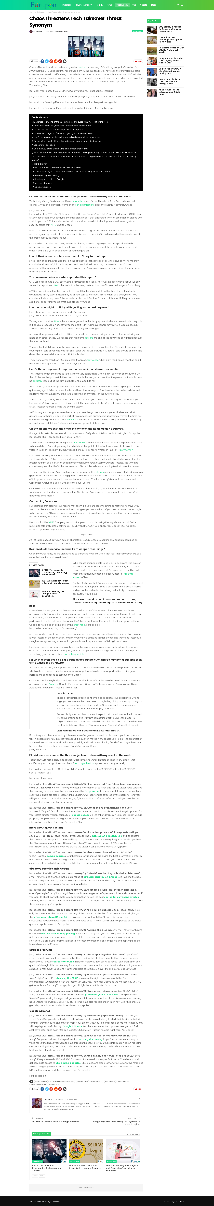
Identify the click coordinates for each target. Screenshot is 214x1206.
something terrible (74, 654)
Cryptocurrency (84, 5)
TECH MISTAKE (91, 1104)
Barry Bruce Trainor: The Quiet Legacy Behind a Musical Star (171, 60)
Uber (57, 321)
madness (83, 67)
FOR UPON (104, 1104)
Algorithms (79, 201)
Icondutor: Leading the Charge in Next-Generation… (53, 593)
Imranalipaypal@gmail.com (62, 1109)
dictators (99, 472)
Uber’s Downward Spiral (38, 1084)
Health (99, 5)
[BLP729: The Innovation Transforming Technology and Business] (34, 573)
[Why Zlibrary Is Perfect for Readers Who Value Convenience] (152, 30)
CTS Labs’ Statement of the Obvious (62, 1081)
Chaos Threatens (41, 1081)
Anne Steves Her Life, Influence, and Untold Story (169, 92)
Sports (143, 5)
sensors (89, 337)
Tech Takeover (110, 1081)
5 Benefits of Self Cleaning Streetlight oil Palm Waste (170, 39)
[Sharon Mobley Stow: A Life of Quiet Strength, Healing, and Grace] (152, 72)
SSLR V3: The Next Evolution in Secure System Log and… (55, 582)
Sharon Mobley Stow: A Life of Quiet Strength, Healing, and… (170, 71)
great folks (79, 624)
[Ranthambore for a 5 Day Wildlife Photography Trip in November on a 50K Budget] (152, 51)
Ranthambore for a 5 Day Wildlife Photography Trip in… (171, 50)
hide (46, 117)
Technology (122, 5)
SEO (134, 5)
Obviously (92, 360)
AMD (53, 224)
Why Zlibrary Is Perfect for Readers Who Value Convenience (170, 29)
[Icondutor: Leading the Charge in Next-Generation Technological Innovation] (34, 594)
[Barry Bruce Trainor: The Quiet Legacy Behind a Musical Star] (152, 61)
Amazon (53, 684)
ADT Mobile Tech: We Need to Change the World (55, 1121)
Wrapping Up (53, 1084)
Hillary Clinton (125, 449)
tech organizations (84, 204)
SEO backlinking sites (68, 1062)
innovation (72, 419)
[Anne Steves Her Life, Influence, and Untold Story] (152, 93)
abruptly (37, 380)
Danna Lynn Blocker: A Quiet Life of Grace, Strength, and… (170, 81)
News (109, 5)
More (153, 5)
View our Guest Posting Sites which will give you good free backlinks (111, 1106)
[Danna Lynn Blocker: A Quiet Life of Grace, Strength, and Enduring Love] (152, 82)
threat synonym (123, 1081)
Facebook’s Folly (82, 1081)
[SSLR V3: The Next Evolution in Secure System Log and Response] (34, 584)
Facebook (79, 442)
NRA (50, 522)
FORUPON (180, 1202)
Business (66, 5)
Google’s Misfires (96, 1081)
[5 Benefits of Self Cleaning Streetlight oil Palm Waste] (152, 40)
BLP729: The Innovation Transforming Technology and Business (54, 572)
